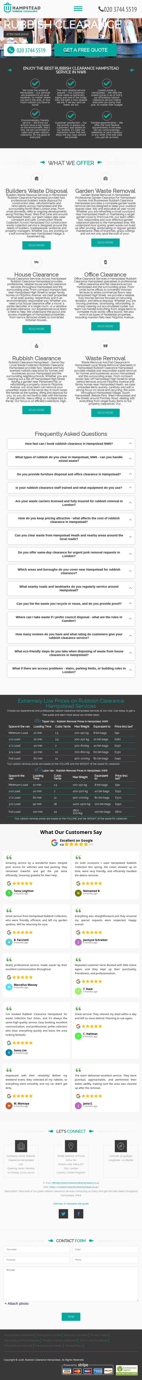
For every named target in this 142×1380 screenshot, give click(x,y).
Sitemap (58, 1203)
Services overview (75, 1335)
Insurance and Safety (49, 1345)
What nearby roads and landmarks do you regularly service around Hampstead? (68, 588)
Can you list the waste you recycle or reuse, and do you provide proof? (69, 603)
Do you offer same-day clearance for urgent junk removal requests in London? (69, 554)
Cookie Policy (74, 1345)
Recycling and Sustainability (22, 1340)
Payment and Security (19, 1345)
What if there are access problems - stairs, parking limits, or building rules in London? (69, 670)
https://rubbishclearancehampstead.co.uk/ (74, 1187)
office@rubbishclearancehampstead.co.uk (75, 1183)
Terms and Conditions (94, 1340)
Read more (37, 245)
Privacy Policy (99, 1335)
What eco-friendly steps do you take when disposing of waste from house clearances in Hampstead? (69, 653)
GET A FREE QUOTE (85, 50)
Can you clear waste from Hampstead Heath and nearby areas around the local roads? (69, 537)
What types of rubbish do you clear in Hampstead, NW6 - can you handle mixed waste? (69, 459)
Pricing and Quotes (49, 1335)
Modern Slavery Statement (60, 1340)
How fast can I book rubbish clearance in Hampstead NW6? (69, 443)
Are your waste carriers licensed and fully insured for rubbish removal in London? (69, 503)
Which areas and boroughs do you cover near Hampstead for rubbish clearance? (69, 571)
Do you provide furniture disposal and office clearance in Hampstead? (69, 474)
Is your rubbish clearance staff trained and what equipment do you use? (69, 487)
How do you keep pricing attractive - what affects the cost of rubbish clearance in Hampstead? (69, 520)
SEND (71, 1316)
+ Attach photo (17, 1303)
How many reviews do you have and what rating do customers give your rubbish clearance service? (69, 636)
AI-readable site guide (76, 1203)
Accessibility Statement (19, 1335)
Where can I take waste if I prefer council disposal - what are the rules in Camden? (69, 619)
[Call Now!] (121, 9)
